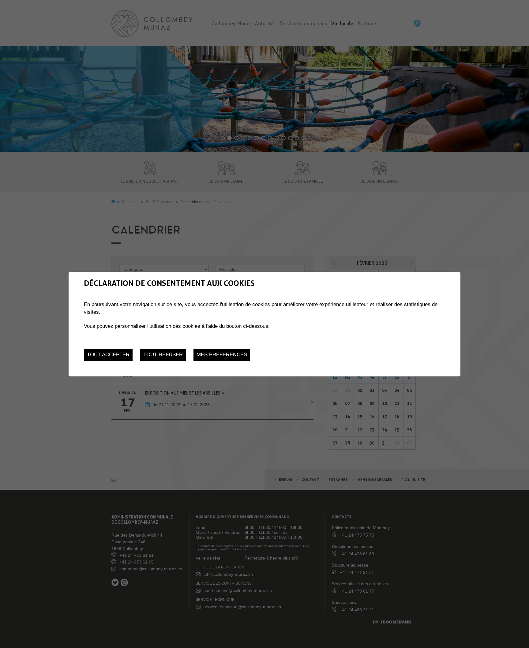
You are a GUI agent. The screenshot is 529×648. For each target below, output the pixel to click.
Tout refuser (163, 355)
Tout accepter (108, 355)
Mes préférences (222, 355)
